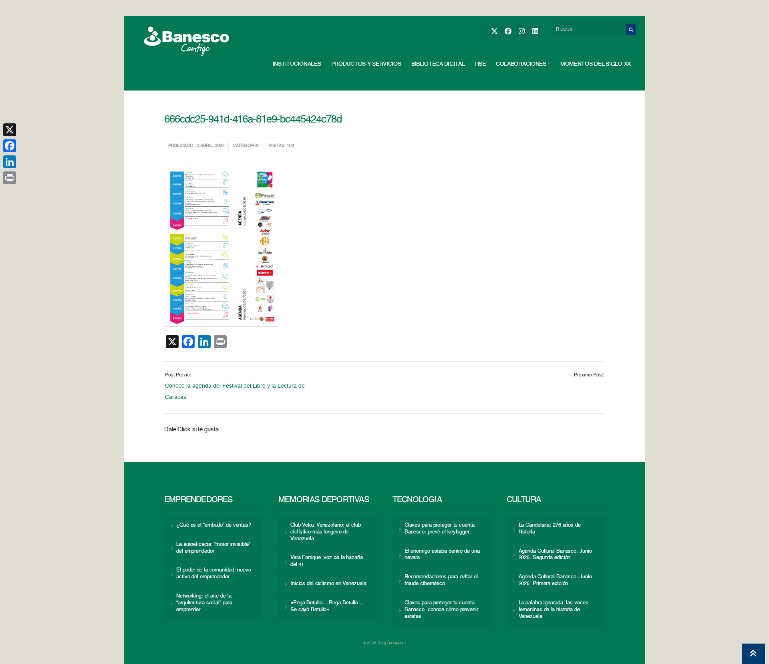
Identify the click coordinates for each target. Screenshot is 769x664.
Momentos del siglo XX (595, 64)
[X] (494, 31)
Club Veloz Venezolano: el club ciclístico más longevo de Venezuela (325, 532)
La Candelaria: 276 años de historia (550, 529)
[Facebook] (507, 31)
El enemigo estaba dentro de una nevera (442, 555)
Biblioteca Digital (438, 64)
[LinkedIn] (535, 31)
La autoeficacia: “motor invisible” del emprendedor (213, 548)
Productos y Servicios (366, 64)
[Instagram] (521, 31)
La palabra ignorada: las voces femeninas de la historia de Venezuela (553, 609)
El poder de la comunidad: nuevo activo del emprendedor (213, 573)
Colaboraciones (521, 64)
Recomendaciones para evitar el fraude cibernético (441, 580)
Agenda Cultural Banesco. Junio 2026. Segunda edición (555, 555)
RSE (480, 64)
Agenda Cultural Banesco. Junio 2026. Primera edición (555, 580)
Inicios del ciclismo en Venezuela (328, 583)
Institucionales (297, 64)
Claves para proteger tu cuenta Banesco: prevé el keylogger (440, 529)
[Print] (10, 178)
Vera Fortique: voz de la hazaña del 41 (326, 561)
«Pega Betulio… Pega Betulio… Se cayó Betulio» (326, 606)
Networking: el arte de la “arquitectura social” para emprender (204, 603)
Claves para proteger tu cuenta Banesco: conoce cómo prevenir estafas (441, 609)
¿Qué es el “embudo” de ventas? (213, 525)
